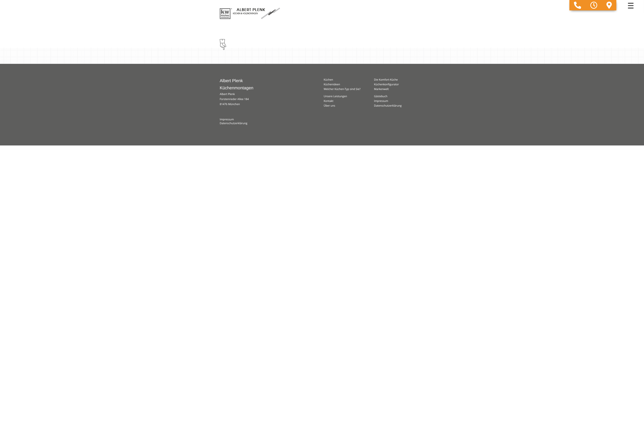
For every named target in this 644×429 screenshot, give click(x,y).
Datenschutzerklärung (233, 123)
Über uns (329, 105)
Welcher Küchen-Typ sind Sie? (342, 89)
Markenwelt (381, 89)
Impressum (227, 119)
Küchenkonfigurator (386, 84)
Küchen (328, 79)
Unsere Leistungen (335, 96)
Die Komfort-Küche (386, 79)
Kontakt (328, 101)
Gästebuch (380, 96)
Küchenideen (332, 84)
